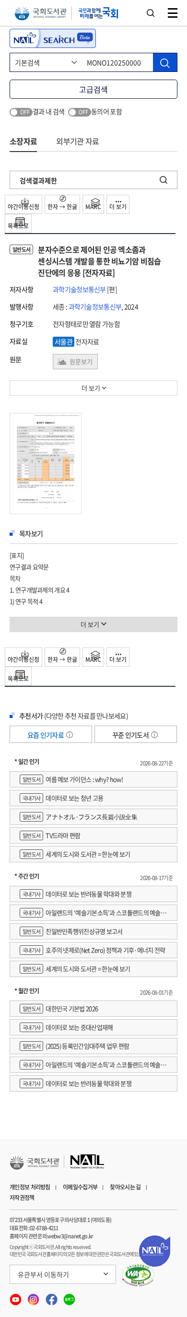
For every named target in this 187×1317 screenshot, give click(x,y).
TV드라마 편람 (52, 835)
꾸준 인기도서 (131, 735)
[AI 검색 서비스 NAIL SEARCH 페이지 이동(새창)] (53, 38)
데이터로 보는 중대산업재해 (68, 1027)
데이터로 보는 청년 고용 (63, 797)
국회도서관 (40, 13)
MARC (93, 206)
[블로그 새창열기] (69, 1296)
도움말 (69, 735)
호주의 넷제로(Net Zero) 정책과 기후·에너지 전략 (94, 949)
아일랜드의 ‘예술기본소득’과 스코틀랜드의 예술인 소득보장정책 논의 (93, 914)
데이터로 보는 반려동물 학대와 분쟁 (77, 893)
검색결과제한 (38, 180)
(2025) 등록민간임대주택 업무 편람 (76, 1045)
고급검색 (93, 89)
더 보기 (118, 206)
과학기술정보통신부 (79, 289)
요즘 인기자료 (46, 735)
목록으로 (18, 226)
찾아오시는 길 (125, 1187)
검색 (150, 13)
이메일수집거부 (80, 1187)
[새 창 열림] (138, 1275)
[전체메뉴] (172, 13)
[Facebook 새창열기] (52, 1296)
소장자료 (23, 141)
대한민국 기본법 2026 (60, 1008)
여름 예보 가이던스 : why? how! (73, 779)
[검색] (165, 62)
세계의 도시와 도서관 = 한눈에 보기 (76, 853)
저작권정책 (22, 1197)
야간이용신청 (23, 206)
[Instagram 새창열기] (33, 1296)
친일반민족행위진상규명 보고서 (73, 931)
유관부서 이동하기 (43, 1274)
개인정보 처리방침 (30, 1187)
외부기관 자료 (77, 141)
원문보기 (81, 361)
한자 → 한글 (62, 206)
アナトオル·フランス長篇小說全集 (80, 816)
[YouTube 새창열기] (16, 1296)
